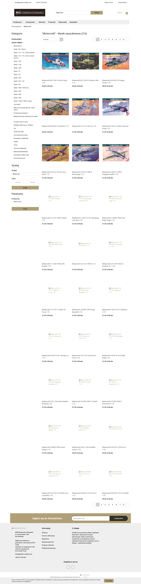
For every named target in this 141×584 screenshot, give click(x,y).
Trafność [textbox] (46, 39)
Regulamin (45, 539)
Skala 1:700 (17, 98)
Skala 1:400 (17, 94)
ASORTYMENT (17, 43)
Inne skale (17, 104)
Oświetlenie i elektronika (21, 155)
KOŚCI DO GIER (19, 132)
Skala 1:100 (17, 61)
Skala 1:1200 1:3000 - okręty (23, 101)
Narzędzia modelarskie (21, 138)
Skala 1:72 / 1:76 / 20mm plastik (24, 52)
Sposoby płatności (48, 542)
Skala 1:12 (17, 71)
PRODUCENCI (17, 39)
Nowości (42, 22)
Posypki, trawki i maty (21, 122)
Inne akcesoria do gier (21, 135)
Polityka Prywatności (49, 548)
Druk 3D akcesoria (19, 158)
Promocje (51, 22)
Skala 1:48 (17, 84)
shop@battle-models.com (23, 554)
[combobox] (52, 39)
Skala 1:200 (17, 68)
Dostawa (45, 532)
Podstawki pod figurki (21, 113)
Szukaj (25, 188)
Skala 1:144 (17, 64)
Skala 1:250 (17, 78)
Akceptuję (108, 581)
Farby (16, 145)
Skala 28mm (18, 46)
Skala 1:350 (17, 91)
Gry (15, 128)
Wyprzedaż (63, 22)
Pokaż (25, 209)
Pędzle (16, 141)
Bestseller (73, 22)
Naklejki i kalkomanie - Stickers (23, 125)
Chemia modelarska (20, 148)
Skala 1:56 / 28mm (20, 49)
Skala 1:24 (17, 74)
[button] (46, 528)
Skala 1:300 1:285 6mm (21, 88)
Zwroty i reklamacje (48, 536)
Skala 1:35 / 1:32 (19, 81)
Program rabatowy (48, 545)
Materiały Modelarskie (21, 151)
